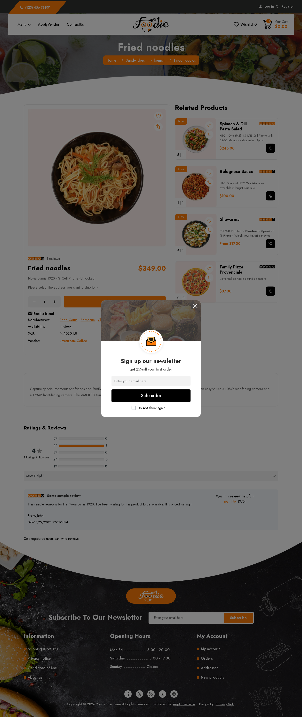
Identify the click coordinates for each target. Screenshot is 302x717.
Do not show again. (151, 408)
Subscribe (151, 396)
